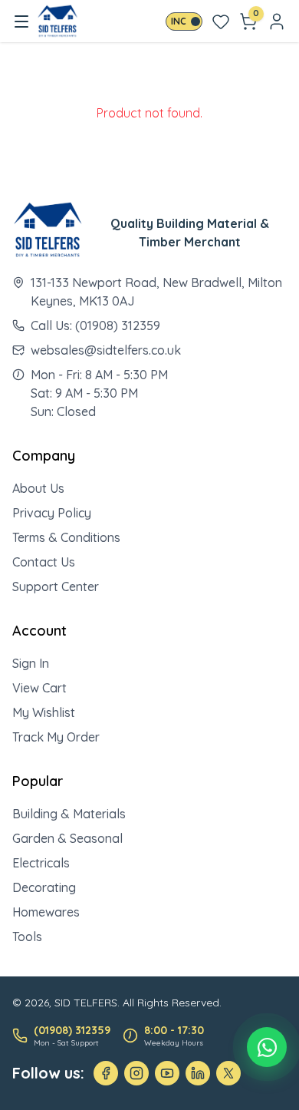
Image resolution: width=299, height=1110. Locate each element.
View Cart (39, 687)
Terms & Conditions (66, 537)
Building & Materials (69, 813)
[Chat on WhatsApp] (267, 1047)
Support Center (55, 586)
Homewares (46, 912)
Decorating (44, 887)
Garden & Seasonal (67, 838)
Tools (27, 936)
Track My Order (56, 737)
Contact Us (43, 562)
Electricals (41, 862)
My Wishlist (43, 712)
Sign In (30, 663)
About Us (38, 488)
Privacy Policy (51, 512)
